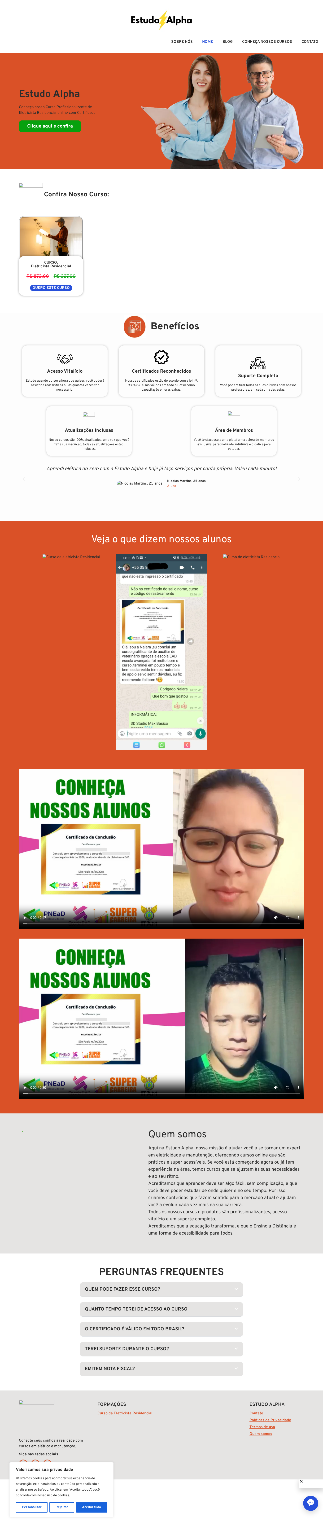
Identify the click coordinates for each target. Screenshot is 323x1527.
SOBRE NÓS (182, 42)
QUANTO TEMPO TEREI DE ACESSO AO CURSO (136, 1309)
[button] (23, 479)
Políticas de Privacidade (270, 1420)
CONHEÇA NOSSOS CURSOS (267, 42)
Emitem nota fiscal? (110, 1369)
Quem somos (260, 1434)
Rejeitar (62, 1507)
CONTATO (309, 42)
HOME (207, 42)
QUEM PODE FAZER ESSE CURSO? (122, 1289)
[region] (61, 1490)
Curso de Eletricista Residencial (125, 1413)
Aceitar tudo (91, 1507)
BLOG (228, 42)
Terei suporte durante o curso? (127, 1349)
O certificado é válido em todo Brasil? (134, 1329)
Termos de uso (262, 1427)
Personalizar (32, 1507)
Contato (256, 1413)
